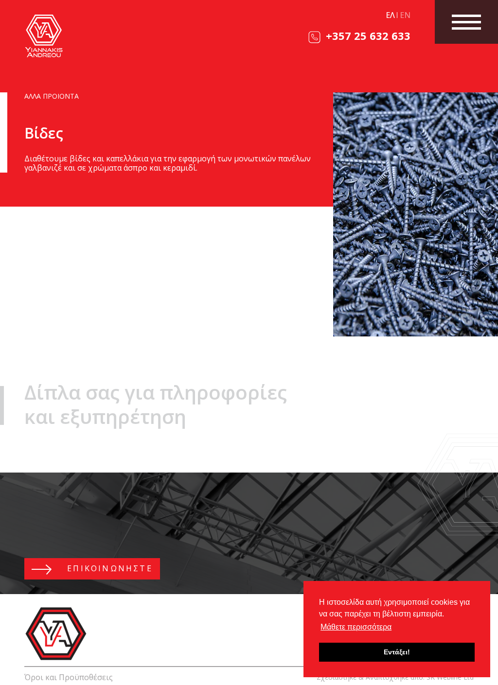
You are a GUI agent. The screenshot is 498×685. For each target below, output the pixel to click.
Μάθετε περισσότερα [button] (355, 627)
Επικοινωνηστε (108, 568)
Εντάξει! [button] (397, 652)
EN (405, 15)
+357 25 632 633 (366, 35)
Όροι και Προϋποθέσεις (68, 677)
